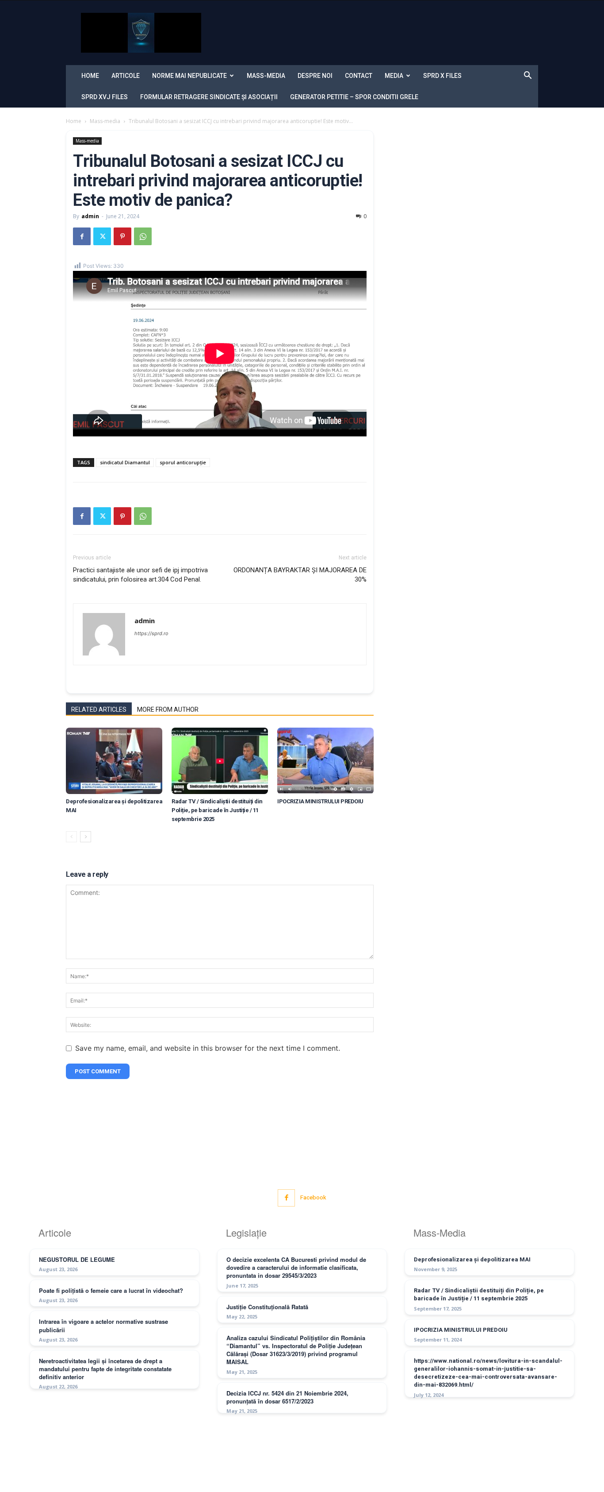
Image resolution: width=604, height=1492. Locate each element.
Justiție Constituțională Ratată (267, 1307)
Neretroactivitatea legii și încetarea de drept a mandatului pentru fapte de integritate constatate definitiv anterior (105, 1369)
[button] (527, 76)
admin (90, 216)
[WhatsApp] (143, 236)
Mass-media (266, 75)
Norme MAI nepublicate (189, 75)
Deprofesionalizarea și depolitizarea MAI (472, 1259)
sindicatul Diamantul (125, 462)
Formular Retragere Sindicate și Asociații (209, 96)
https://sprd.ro (151, 633)
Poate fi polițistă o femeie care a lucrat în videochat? (111, 1290)
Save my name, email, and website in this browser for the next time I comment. (207, 1048)
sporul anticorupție (183, 462)
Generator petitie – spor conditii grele (354, 96)
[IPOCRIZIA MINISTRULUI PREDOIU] (325, 761)
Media (394, 75)
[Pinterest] (122, 236)
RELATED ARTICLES (98, 709)
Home (90, 75)
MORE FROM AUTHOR (168, 709)
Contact (358, 75)
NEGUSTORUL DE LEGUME (77, 1259)
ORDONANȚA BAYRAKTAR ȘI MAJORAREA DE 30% (300, 574)
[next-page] (85, 836)
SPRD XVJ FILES (104, 96)
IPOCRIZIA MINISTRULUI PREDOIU (320, 801)
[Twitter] (102, 236)
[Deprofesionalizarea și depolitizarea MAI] (114, 761)
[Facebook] (82, 236)
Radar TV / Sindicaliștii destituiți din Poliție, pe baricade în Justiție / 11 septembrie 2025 (217, 810)
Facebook (313, 1197)
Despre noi (315, 75)
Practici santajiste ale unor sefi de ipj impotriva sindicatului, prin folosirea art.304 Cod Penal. (140, 574)
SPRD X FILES (442, 75)
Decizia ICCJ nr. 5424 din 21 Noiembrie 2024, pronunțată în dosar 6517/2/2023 (287, 1397)
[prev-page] (71, 836)
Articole (125, 75)
